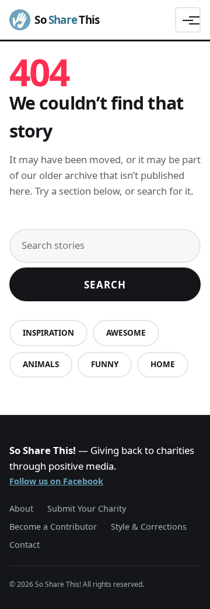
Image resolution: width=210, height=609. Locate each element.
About (21, 508)
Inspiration (48, 333)
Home (162, 364)
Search (104, 284)
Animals (41, 364)
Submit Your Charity (86, 508)
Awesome (126, 333)
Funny (104, 364)
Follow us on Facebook (56, 481)
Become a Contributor (53, 526)
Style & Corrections (149, 526)
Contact (24, 544)
